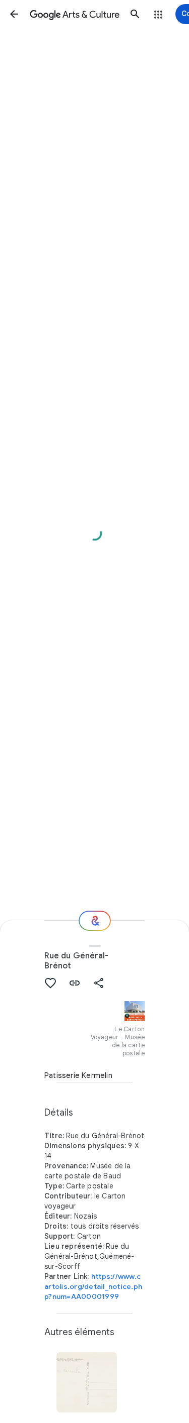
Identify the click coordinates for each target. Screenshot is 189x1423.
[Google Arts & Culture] (74, 14)
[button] (14, 14)
